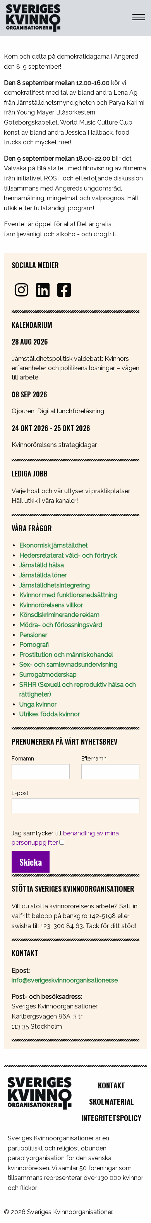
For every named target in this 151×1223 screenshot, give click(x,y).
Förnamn (23, 758)
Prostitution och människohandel (67, 654)
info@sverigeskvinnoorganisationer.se (65, 980)
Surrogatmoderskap (48, 674)
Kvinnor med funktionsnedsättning (69, 595)
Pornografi (34, 644)
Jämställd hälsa (41, 565)
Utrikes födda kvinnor (49, 714)
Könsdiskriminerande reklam (59, 614)
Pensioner (33, 635)
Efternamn (93, 758)
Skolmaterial (111, 1101)
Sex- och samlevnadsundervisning (68, 664)
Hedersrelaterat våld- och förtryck (68, 555)
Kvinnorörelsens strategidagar (54, 445)
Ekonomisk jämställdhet (53, 545)
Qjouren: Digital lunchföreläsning (58, 411)
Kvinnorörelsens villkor (51, 605)
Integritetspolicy (111, 1117)
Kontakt (111, 1085)
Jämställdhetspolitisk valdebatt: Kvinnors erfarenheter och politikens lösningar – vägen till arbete (75, 368)
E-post (20, 793)
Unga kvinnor (38, 704)
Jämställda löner (43, 575)
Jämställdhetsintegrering (54, 585)
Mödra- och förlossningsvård (60, 625)
